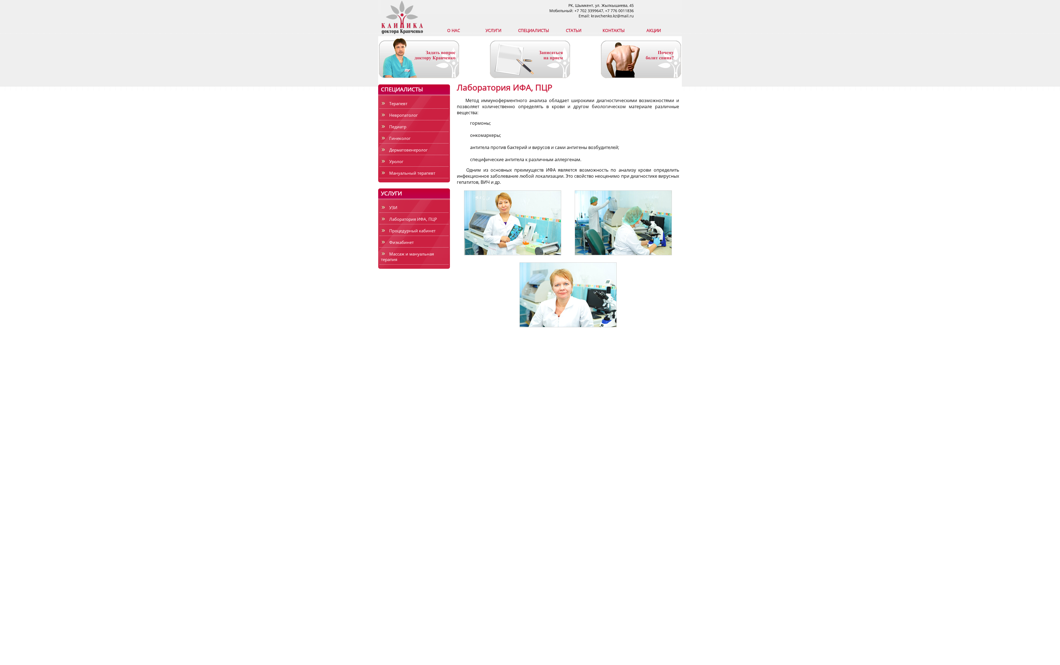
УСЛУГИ (493, 30)
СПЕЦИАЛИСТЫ (533, 30)
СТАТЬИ (573, 30)
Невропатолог (403, 115)
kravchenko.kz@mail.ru (612, 15)
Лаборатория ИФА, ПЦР (413, 219)
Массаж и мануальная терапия (407, 256)
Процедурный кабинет (412, 230)
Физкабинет (401, 242)
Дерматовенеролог (408, 150)
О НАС (453, 30)
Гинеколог (399, 138)
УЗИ (393, 207)
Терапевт (398, 103)
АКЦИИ (653, 30)
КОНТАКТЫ (614, 30)
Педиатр (397, 126)
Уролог (396, 161)
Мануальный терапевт (412, 173)
